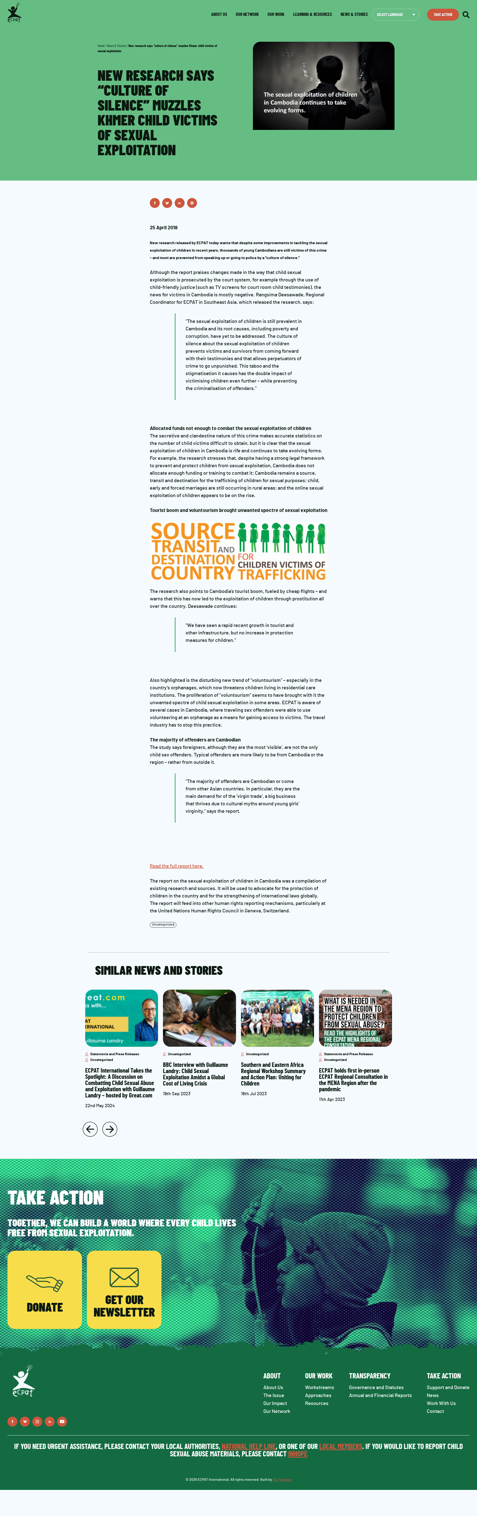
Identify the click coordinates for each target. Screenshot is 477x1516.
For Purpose (282, 1479)
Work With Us (441, 1403)
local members (340, 1446)
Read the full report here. (177, 866)
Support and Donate (448, 1387)
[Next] (109, 1129)
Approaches (318, 1395)
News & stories (354, 14)
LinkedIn (180, 203)
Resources (316, 1403)
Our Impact (275, 1403)
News (433, 1395)
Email (192, 203)
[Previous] (90, 1129)
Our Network (247, 14)
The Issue (273, 1395)
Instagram (37, 1422)
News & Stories (116, 46)
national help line (249, 1446)
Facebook (155, 203)
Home (101, 46)
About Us (273, 1387)
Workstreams (319, 1387)
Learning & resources (312, 14)
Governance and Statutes (376, 1387)
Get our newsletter (124, 1306)
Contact (435, 1411)
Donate (45, 1308)
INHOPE (297, 1454)
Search (466, 14)
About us (219, 14)
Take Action (443, 15)
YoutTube (62, 1422)
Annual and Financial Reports (380, 1395)
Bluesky (167, 203)
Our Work (276, 14)
